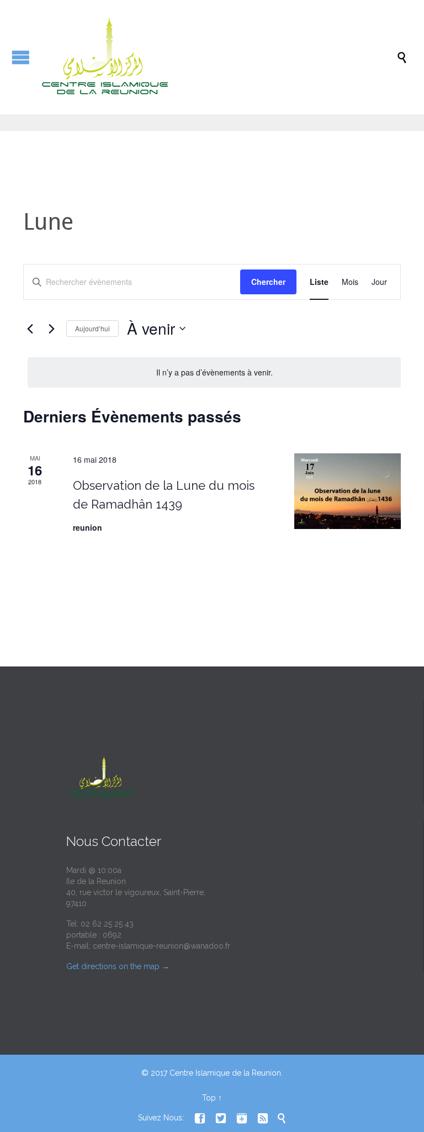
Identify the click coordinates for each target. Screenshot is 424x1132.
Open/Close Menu (20, 57)
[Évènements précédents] (29, 328)
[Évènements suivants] (51, 328)
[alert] (214, 372)
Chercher (268, 281)
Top (209, 1097)
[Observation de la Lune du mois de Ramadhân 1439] (347, 490)
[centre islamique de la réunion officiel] (217, 57)
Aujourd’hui (92, 328)
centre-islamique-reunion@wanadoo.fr (161, 945)
